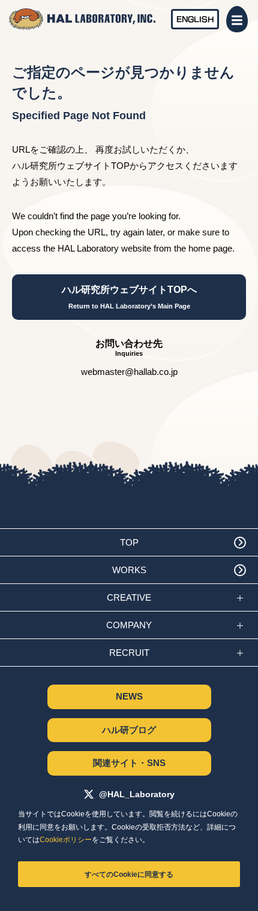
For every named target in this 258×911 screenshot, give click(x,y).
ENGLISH (195, 19)
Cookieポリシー (66, 840)
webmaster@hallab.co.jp (129, 372)
